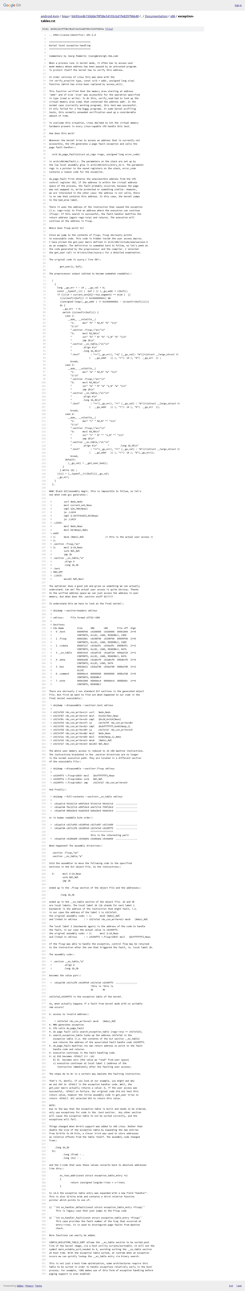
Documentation (156, 16)
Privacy (29, 1285)
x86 (172, 16)
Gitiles (20, 1285)
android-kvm (50, 16)
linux (65, 16)
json (239, 1285)
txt (231, 1285)
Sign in (238, 5)
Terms (38, 1285)
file (109, 29)
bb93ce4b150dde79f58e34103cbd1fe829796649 (105, 16)
